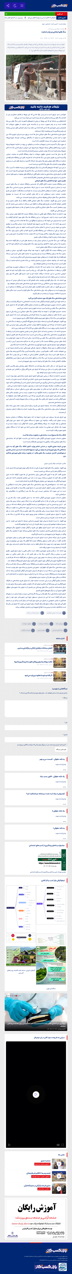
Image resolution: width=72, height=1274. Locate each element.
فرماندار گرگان (26, 630)
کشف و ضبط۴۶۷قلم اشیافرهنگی (38, 1173)
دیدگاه (64, 698)
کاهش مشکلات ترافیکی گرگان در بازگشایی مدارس (34, 648)
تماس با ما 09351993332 (45, 1260)
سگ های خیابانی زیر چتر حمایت (53, 32)
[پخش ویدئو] (36, 1094)
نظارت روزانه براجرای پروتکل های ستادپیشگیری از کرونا (33, 662)
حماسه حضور (46, 1161)
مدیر (50, 651)
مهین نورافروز (61, 1029)
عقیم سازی (41, 630)
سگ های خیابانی (57, 630)
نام (65, 722)
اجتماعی (48, 24)
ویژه (43, 24)
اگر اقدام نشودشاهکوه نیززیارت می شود (38, 675)
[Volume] (58, 1145)
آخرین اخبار (54, 24)
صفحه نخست (62, 24)
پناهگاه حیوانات (44, 623)
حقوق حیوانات (26, 623)
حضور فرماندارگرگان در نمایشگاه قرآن (37, 1185)
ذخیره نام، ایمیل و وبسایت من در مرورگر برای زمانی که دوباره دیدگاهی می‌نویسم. (41, 744)
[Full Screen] (62, 1145)
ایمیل (65, 734)
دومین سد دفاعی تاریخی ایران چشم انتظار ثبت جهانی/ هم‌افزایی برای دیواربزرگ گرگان (37, 1025)
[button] (20, 995)
